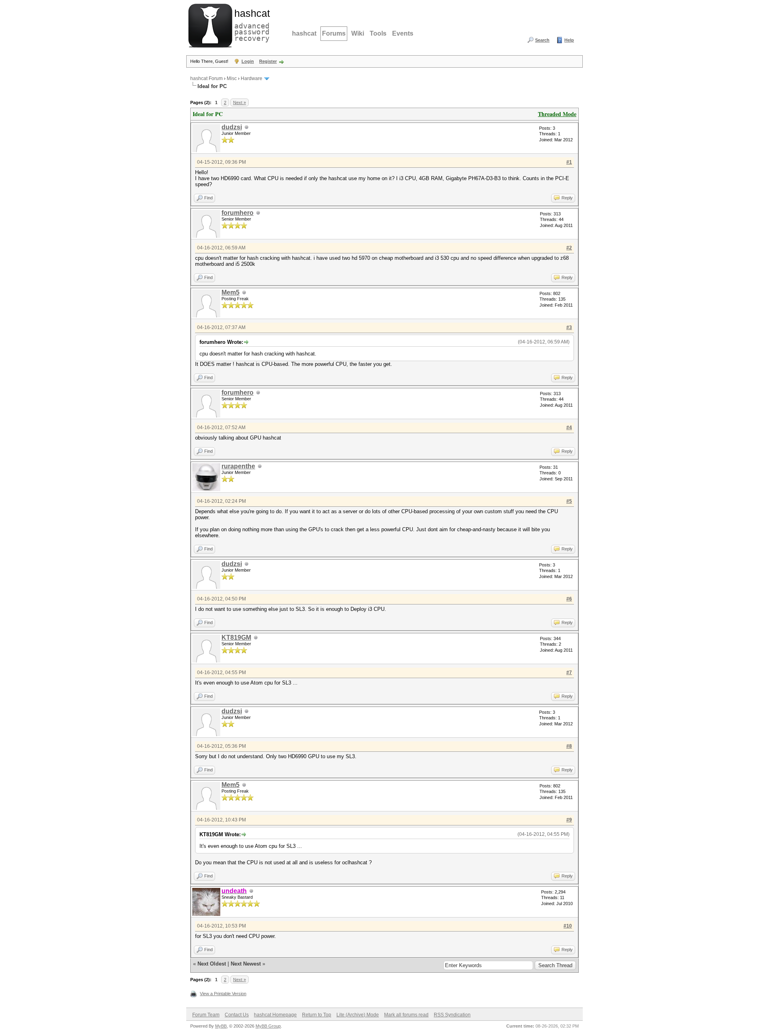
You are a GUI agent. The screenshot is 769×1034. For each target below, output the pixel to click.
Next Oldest (211, 964)
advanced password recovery (250, 24)
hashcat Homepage (275, 1015)
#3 (569, 327)
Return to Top (316, 1015)
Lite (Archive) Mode (357, 1015)
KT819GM (236, 637)
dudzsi (231, 127)
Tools (378, 33)
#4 (569, 427)
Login (248, 61)
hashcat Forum (206, 78)
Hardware (251, 78)
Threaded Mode (557, 114)
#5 (569, 501)
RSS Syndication (452, 1015)
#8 (569, 746)
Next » (239, 102)
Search (542, 40)
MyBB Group (268, 1026)
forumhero (237, 212)
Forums (334, 33)
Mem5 (230, 292)
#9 (569, 820)
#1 (569, 162)
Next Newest (246, 964)
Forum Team (205, 1015)
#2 (569, 248)
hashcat (304, 33)
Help (569, 40)
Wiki (357, 33)
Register (268, 61)
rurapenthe (238, 466)
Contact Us (237, 1015)
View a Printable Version (223, 993)
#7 (569, 672)
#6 (569, 599)
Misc (232, 78)
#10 (568, 926)
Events (402, 33)
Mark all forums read (406, 1015)
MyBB (221, 1026)
